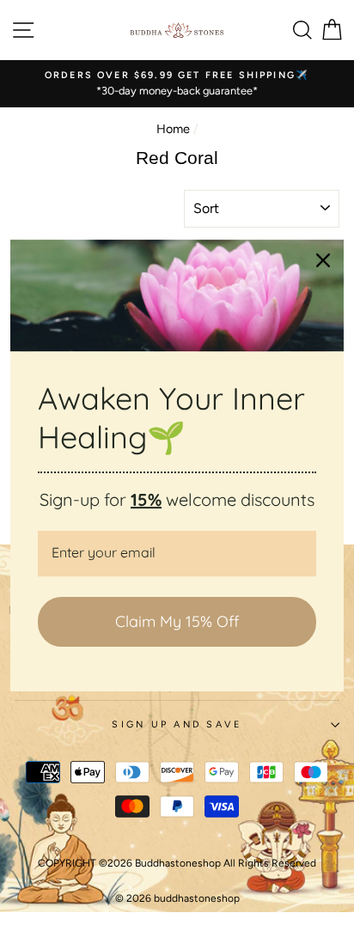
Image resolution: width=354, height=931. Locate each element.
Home (173, 129)
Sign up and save (176, 724)
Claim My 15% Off (177, 621)
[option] (177, 84)
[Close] (323, 260)
